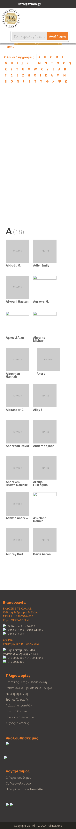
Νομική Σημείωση (17, 694)
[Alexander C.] (17, 395)
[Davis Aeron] (45, 540)
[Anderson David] (17, 431)
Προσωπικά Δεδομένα (20, 717)
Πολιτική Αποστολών (19, 705)
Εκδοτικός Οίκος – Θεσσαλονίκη (26, 682)
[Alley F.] (45, 395)
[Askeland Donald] (45, 504)
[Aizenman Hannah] (17, 359)
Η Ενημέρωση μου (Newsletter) (25, 789)
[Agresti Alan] (17, 323)
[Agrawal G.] (45, 287)
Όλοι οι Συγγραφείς (19, 57)
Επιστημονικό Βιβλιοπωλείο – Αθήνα (29, 688)
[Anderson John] (45, 431)
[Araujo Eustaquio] (45, 467)
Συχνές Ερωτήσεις (17, 723)
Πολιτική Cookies (16, 711)
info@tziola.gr (29, 4)
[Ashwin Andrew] (17, 504)
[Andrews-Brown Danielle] (17, 467)
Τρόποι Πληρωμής (17, 699)
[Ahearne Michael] (45, 323)
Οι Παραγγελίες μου (18, 783)
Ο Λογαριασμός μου (18, 777)
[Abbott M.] (17, 251)
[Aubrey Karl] (17, 540)
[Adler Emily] (45, 251)
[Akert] (48, 359)
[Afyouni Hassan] (17, 287)
